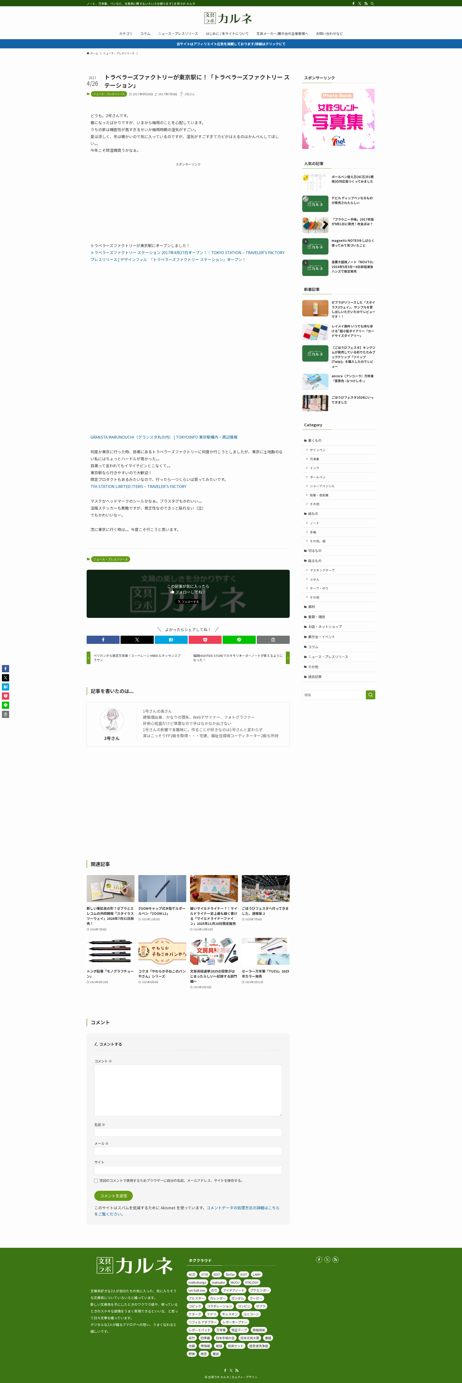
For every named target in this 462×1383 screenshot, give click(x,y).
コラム (313, 646)
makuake (218, 1282)
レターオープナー (235, 1322)
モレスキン (230, 1314)
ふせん (314, 579)
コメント (103, 1060)
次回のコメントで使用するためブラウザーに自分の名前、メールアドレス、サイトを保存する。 (171, 1180)
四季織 (205, 1338)
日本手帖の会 (225, 1338)
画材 (311, 606)
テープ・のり (319, 588)
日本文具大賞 (249, 1338)
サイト (99, 1162)
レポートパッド (200, 1330)
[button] (103, 640)
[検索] (372, 3)
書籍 (268, 1338)
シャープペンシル (322, 486)
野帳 (192, 1353)
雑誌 (216, 1353)
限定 (204, 1353)
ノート (314, 523)
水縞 (192, 1346)
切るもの (315, 550)
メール (101, 1143)
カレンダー (218, 1298)
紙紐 (219, 1346)
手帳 (313, 532)
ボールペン (318, 477)
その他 (314, 504)
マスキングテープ (322, 570)
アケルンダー (259, 1290)
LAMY (257, 1274)
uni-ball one (197, 1290)
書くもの (315, 440)
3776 (204, 1274)
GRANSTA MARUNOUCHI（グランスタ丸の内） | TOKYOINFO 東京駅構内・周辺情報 (163, 437)
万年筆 (314, 459)
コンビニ (244, 1306)
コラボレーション (219, 1306)
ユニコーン (251, 1314)
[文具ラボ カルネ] (231, 18)
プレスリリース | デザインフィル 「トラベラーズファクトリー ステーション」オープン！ (168, 259)
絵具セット (236, 1346)
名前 (99, 1124)
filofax (230, 1274)
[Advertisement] (188, 200)
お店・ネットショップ (325, 626)
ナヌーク (195, 1314)
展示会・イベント (321, 636)
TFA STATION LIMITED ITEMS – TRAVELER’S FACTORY (138, 486)
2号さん (112, 738)
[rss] (366, 3)
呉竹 (192, 1338)
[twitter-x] (360, 3)
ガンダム (237, 1298)
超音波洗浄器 (258, 1346)
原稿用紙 (259, 1330)
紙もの (313, 513)
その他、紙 (318, 541)
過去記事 (315, 676)
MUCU (235, 1282)
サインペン (318, 450)
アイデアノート (233, 1290)
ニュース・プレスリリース (109, 94)
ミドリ (211, 1314)
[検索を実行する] (370, 694)
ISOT (243, 1274)
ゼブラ (260, 1306)
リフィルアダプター (203, 1322)
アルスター (196, 1298)
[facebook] (353, 3)
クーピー (256, 1298)
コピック (195, 1306)
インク (314, 468)
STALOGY (251, 1282)
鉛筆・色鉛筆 (319, 495)
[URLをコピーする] (273, 640)
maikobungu (197, 1282)
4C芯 (192, 1274)
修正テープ (239, 1330)
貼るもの (315, 560)
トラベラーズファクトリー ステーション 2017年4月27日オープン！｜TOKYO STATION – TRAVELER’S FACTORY (187, 252)
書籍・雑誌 (316, 616)
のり (214, 1290)
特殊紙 (205, 1346)
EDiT (217, 1274)
